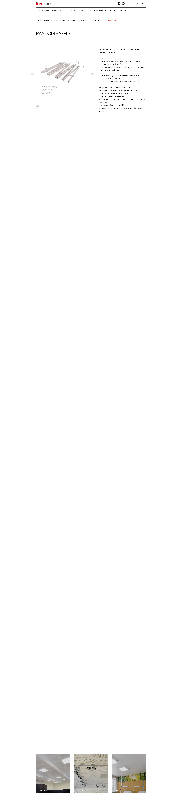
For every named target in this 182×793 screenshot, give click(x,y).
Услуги (62, 10)
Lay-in (80, 790)
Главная (39, 21)
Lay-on (42, 790)
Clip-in (118, 790)
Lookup (72, 21)
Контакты (108, 10)
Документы (81, 10)
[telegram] (119, 3)
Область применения (95, 10)
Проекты (54, 10)
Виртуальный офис (120, 10)
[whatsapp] (123, 3)
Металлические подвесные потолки (91, 21)
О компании (71, 10)
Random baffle (112, 21)
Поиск (47, 10)
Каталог (38, 10)
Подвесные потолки (60, 21)
